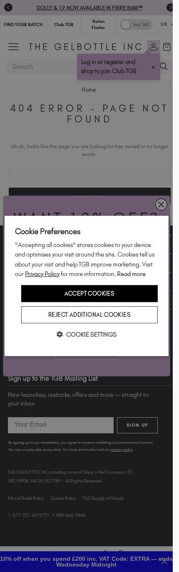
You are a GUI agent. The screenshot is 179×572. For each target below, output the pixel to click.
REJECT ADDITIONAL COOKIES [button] (89, 314)
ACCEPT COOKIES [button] (89, 293)
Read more (131, 273)
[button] (87, 334)
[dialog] (86, 286)
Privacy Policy (42, 273)
